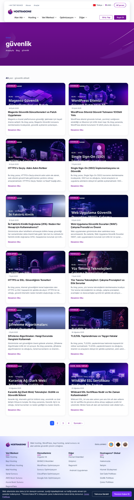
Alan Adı (18, 17)
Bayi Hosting (11, 461)
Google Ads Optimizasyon (48, 478)
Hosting (32, 17)
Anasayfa (10, 50)
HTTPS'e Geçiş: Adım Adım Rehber (27, 168)
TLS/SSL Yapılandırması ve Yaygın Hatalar (94, 336)
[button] (36, 5)
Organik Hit (42, 457)
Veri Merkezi (48, 17)
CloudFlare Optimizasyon (48, 474)
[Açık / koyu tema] (90, 5)
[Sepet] (96, 17)
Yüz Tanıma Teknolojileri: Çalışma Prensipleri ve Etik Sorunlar (98, 282)
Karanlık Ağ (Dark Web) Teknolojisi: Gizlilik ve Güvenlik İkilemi (33, 394)
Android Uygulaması (79, 470)
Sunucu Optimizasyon (47, 469)
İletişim (103, 465)
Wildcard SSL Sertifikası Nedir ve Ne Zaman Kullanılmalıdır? (95, 394)
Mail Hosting (11, 469)
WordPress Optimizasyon (48, 465)
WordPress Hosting (14, 465)
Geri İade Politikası (108, 474)
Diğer (82, 17)
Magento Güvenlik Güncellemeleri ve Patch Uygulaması (32, 114)
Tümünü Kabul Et (122, 494)
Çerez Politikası (106, 482)
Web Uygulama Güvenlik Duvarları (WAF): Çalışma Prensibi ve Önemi (94, 226)
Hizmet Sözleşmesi (108, 469)
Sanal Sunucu (12, 474)
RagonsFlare (11, 486)
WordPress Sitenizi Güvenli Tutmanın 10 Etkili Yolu (96, 114)
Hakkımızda (105, 461)
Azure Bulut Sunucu (14, 482)
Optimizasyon (67, 17)
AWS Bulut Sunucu (14, 478)
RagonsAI (73, 465)
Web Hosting (11, 457)
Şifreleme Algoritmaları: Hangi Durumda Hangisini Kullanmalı (30, 338)
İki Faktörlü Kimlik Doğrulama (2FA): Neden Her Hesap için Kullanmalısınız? (34, 226)
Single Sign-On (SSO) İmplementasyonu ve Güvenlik (95, 170)
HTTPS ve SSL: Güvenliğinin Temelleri (29, 280)
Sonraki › (78, 423)
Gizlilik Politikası (107, 478)
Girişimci (72, 461)
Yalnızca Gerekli (101, 494)
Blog (18, 50)
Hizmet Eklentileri (76, 457)
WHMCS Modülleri (45, 461)
